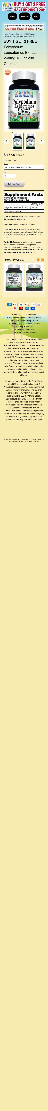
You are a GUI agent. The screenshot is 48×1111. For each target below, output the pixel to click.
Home (6, 34)
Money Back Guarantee (24, 329)
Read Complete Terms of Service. (27, 419)
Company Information (16, 317)
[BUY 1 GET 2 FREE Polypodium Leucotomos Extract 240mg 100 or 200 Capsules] (18, 141)
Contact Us (31, 314)
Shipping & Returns (24, 326)
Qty (5, 172)
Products (12, 34)
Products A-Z (18, 314)
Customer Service (32, 323)
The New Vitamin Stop (21, 439)
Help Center (32, 320)
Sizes (6, 164)
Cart (36, 16)
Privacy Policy (34, 317)
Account (24, 16)
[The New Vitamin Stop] (24, 9)
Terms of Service (17, 320)
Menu (12, 16)
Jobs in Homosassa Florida (24, 332)
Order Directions (15, 323)
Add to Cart (14, 184)
